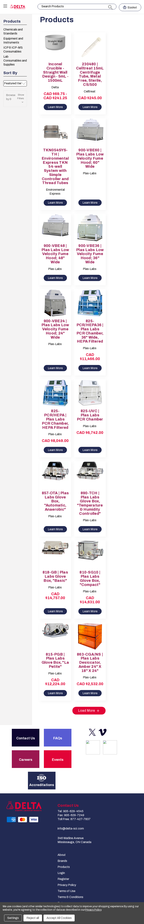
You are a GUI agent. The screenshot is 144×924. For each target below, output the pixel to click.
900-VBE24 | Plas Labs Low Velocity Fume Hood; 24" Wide (55, 329)
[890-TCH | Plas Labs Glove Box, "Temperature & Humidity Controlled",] (90, 475)
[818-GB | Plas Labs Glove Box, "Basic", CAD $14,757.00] (55, 554)
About (62, 854)
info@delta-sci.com (71, 828)
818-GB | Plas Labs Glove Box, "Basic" (55, 576)
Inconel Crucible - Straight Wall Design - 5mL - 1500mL (55, 72)
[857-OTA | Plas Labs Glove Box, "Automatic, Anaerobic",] (55, 475)
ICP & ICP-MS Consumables (13, 49)
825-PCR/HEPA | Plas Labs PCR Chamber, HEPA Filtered (55, 419)
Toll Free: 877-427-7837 (74, 819)
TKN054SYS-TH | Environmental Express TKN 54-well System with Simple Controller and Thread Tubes (55, 166)
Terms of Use (66, 891)
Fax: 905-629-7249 (71, 815)
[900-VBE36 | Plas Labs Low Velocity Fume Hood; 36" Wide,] (90, 227)
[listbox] (15, 83)
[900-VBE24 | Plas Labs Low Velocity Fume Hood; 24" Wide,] (55, 303)
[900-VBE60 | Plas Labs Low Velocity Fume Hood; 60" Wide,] (90, 132)
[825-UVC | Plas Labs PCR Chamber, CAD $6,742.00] (90, 393)
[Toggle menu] (5, 6)
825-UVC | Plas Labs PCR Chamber (90, 415)
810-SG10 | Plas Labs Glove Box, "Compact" (90, 578)
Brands (62, 860)
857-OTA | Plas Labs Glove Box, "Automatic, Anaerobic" (55, 501)
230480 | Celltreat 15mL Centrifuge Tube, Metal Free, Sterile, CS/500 (90, 74)
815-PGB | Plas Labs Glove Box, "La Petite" (55, 660)
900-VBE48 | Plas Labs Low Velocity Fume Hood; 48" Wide (55, 254)
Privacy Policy (67, 885)
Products (64, 866)
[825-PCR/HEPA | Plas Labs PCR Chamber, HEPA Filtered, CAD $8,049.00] (55, 393)
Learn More (55, 107)
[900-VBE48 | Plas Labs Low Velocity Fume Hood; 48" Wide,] (55, 227)
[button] (15, 98)
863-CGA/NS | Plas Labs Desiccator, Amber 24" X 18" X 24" (90, 662)
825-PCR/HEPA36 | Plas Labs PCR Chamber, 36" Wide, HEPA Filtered (90, 331)
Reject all (32, 917)
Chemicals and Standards (13, 31)
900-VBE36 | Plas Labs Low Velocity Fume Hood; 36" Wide (90, 254)
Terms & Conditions (70, 897)
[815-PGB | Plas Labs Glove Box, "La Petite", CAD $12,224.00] (55, 636)
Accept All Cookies (59, 917)
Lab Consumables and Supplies (15, 60)
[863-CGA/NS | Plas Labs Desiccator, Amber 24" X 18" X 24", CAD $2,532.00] (90, 636)
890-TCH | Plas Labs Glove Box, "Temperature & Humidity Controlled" (90, 503)
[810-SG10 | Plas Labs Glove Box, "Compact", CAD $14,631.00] (90, 554)
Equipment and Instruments (13, 40)
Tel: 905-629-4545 (70, 811)
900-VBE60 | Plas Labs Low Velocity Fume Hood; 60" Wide (90, 158)
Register (63, 879)
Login (61, 872)
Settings (13, 917)
